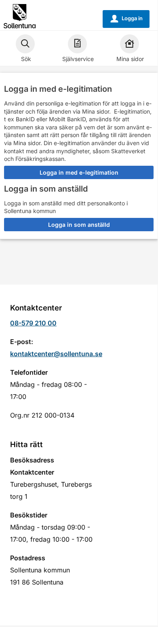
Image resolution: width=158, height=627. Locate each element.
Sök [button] (26, 58)
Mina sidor (130, 58)
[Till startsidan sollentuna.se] (20, 15)
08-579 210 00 (33, 323)
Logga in (127, 18)
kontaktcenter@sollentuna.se (56, 354)
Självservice (78, 58)
